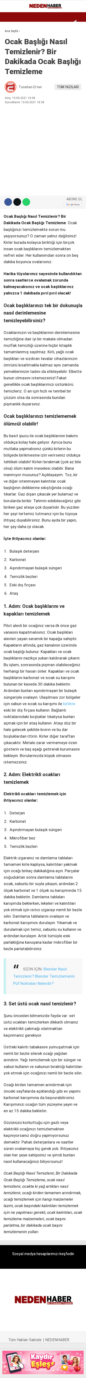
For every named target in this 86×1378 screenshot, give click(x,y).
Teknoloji (16, 107)
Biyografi (15, 49)
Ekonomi (14, 39)
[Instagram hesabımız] (29, 1370)
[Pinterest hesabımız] (49, 1370)
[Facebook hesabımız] (10, 1370)
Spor (11, 68)
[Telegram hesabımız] (58, 1370)
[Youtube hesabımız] (39, 1370)
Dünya (12, 58)
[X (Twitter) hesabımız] (20, 1370)
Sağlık (13, 97)
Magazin (14, 78)
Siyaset (14, 88)
